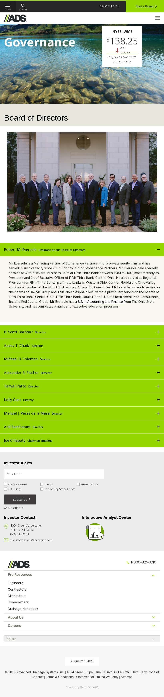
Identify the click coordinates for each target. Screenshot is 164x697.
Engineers (15, 583)
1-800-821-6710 (143, 562)
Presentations (89, 484)
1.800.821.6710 (109, 6)
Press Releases (17, 484)
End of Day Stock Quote (59, 489)
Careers (14, 625)
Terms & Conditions (60, 677)
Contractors (17, 589)
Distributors (16, 596)
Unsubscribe (12, 507)
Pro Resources (20, 574)
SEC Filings (15, 489)
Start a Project (145, 6)
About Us (15, 617)
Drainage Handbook (23, 609)
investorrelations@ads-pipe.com (31, 540)
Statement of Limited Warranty (97, 677)
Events (48, 484)
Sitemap (127, 677)
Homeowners (18, 602)
